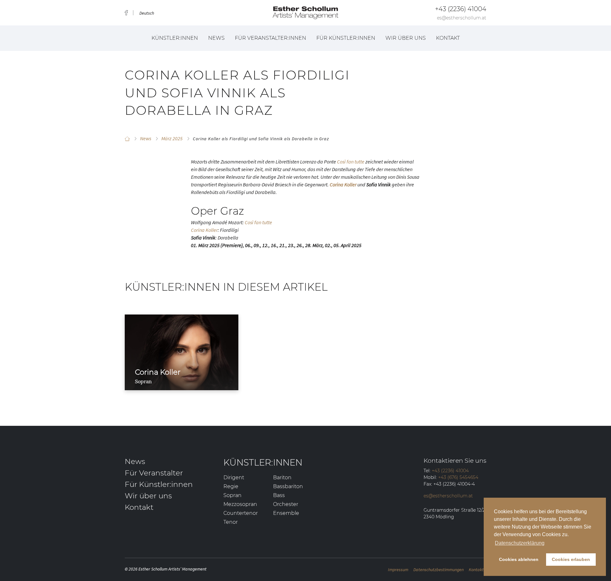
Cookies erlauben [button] (571, 559)
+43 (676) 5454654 (458, 477)
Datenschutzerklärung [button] (519, 543)
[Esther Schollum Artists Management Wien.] (127, 138)
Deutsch (146, 13)
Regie (230, 486)
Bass (279, 495)
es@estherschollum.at (461, 18)
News (216, 38)
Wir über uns (405, 38)
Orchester (285, 504)
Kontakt (448, 38)
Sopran (232, 495)
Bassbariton (288, 486)
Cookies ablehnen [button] (518, 559)
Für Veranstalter (154, 472)
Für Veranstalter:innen (270, 38)
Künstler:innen (174, 38)
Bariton (282, 477)
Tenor (230, 522)
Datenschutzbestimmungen (438, 569)
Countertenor (240, 513)
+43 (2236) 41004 (460, 9)
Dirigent (233, 477)
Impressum (398, 569)
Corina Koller (204, 230)
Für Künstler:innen (345, 38)
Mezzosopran (240, 504)
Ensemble (286, 513)
